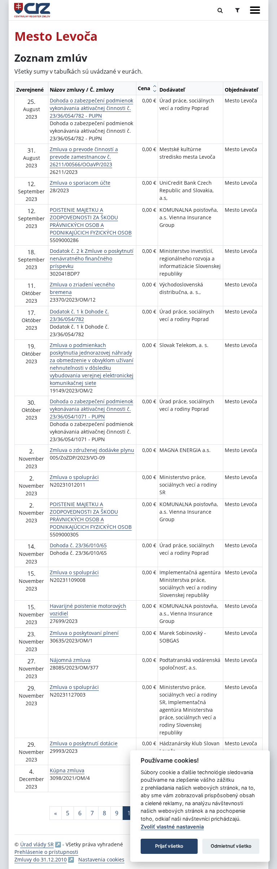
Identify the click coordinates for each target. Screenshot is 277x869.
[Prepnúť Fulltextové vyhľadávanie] (220, 10)
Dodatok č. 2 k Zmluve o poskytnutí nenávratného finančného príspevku (91, 258)
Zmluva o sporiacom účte (80, 182)
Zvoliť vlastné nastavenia (172, 827)
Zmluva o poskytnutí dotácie (84, 743)
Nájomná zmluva (70, 660)
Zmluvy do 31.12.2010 (40, 859)
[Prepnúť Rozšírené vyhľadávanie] (237, 10)
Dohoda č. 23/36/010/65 (78, 545)
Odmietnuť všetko (231, 846)
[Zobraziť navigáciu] (255, 10)
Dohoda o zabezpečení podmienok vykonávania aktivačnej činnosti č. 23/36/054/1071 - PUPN (91, 409)
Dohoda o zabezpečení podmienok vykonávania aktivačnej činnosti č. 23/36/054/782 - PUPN (91, 108)
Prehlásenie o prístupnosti (46, 851)
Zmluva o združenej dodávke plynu (92, 450)
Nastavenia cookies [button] (101, 859)
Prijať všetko (169, 846)
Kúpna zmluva (67, 770)
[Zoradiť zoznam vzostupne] (154, 85)
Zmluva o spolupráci (74, 477)
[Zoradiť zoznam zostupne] (154, 90)
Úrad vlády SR (37, 844)
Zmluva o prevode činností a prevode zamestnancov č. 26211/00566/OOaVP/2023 (84, 157)
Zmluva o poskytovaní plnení (84, 632)
